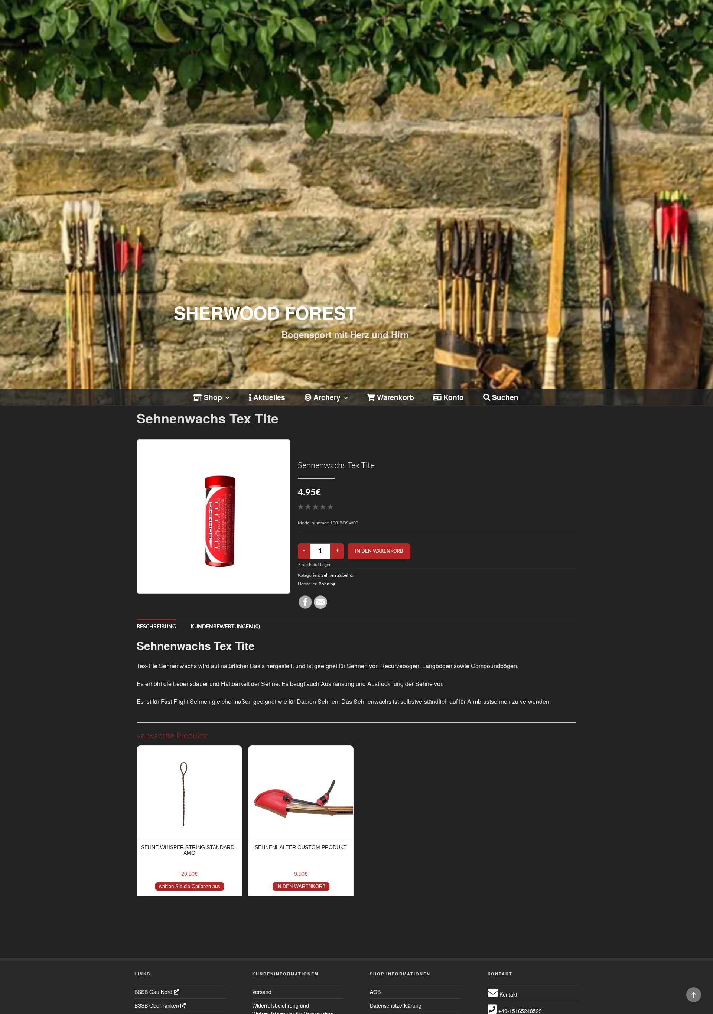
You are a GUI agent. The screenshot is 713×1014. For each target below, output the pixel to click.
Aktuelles (268, 397)
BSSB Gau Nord (154, 991)
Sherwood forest (265, 312)
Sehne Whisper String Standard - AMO (189, 850)
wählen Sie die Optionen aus (189, 886)
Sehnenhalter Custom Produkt (301, 847)
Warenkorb (394, 397)
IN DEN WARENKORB (301, 886)
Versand (261, 991)
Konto (453, 397)
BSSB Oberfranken (157, 1005)
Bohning (327, 584)
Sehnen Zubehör (337, 575)
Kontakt (507, 994)
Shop (212, 397)
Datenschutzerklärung (395, 1005)
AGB (375, 991)
